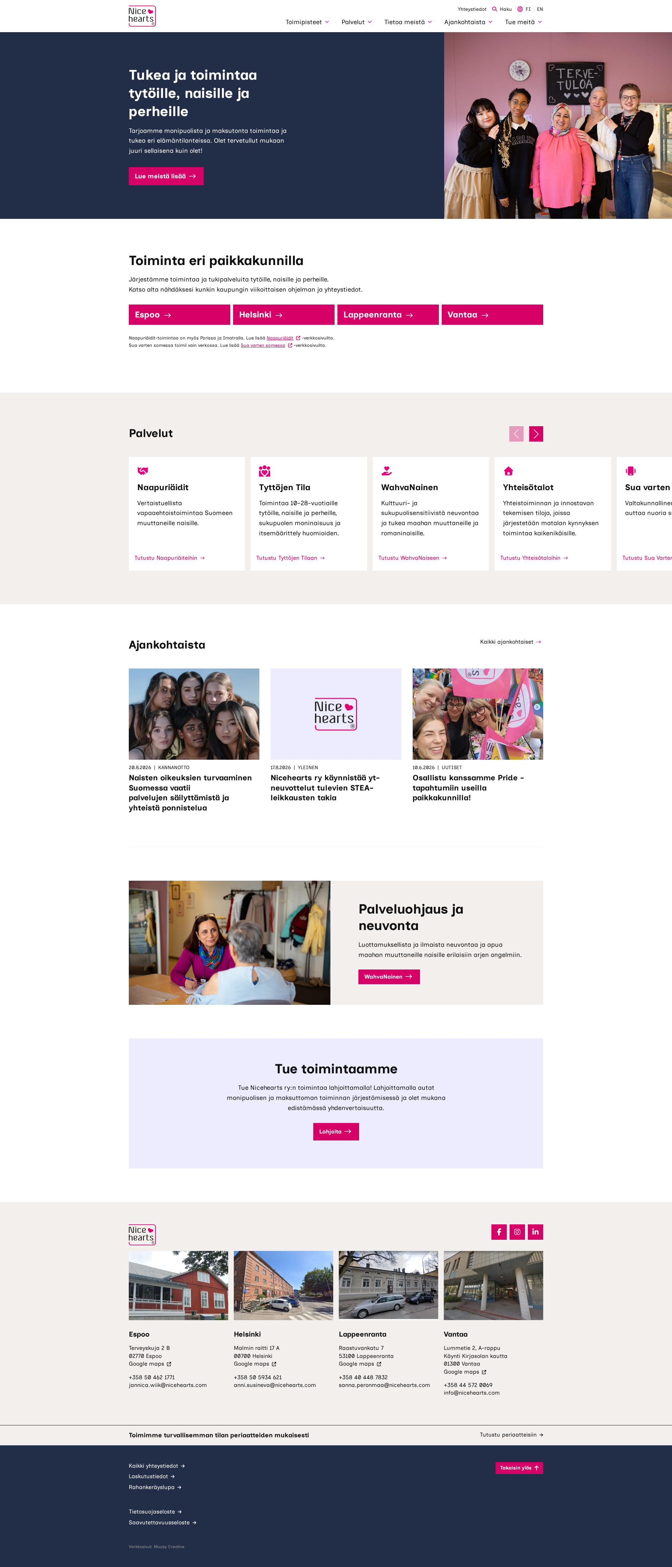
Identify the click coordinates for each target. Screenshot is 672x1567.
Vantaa (462, 314)
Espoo (147, 314)
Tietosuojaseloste (152, 1511)
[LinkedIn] (535, 1232)
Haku (506, 9)
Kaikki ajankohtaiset (506, 641)
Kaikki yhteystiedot (153, 1465)
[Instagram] (517, 1232)
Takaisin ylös (516, 1468)
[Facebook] (499, 1232)
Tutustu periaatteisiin (508, 1434)
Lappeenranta (372, 314)
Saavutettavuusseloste (159, 1522)
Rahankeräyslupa (152, 1487)
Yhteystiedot (472, 9)
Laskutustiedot (148, 1476)
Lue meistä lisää (160, 176)
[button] (536, 434)
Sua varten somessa (266, 345)
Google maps (150, 1363)
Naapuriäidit (283, 338)
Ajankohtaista (464, 22)
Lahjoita (330, 1131)
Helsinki (255, 314)
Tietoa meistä (404, 22)
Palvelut (353, 22)
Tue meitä (520, 22)
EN (540, 9)
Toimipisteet (304, 22)
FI (528, 9)
